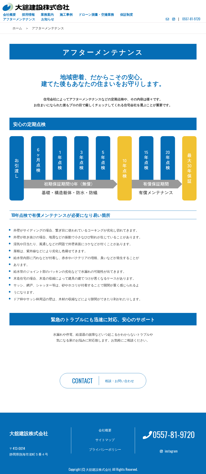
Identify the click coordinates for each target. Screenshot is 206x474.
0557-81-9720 (191, 18)
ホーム (17, 28)
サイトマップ (105, 439)
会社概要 (105, 430)
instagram (171, 451)
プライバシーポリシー (105, 449)
